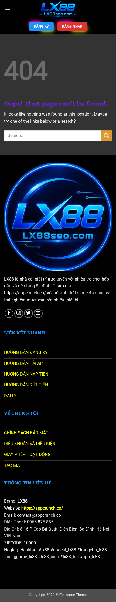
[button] (7, 9)
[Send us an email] (38, 313)
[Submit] (106, 135)
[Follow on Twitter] (28, 313)
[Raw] (58, 9)
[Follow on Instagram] (18, 313)
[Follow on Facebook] (9, 313)
